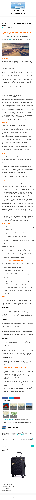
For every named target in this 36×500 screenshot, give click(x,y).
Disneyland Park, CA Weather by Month (8, 486)
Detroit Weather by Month (6, 482)
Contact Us (17, 13)
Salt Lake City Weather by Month (7, 484)
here (15, 246)
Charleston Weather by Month (6, 488)
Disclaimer (23, 13)
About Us (12, 13)
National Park (18, 10)
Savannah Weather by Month (6, 490)
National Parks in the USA (9, 419)
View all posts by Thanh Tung (19, 434)
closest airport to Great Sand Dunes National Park (12, 66)
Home (3, 419)
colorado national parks (18, 422)
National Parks (21, 497)
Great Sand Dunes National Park (26, 422)
